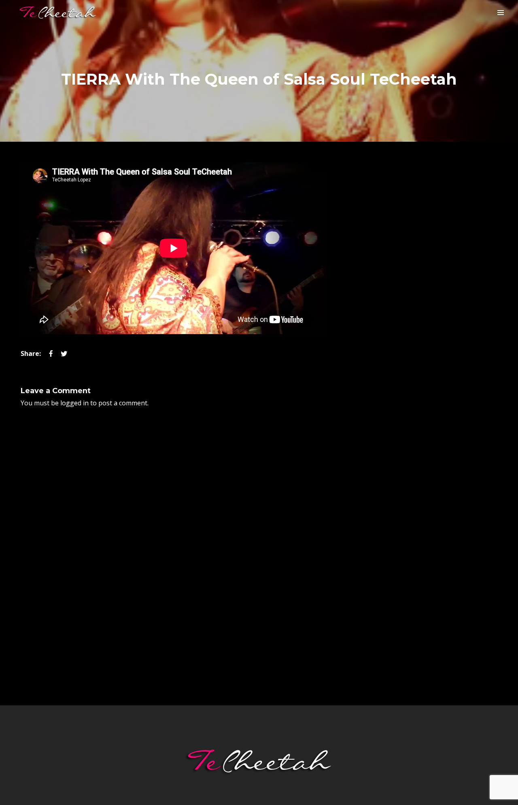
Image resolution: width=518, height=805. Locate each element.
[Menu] (500, 12)
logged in (74, 402)
